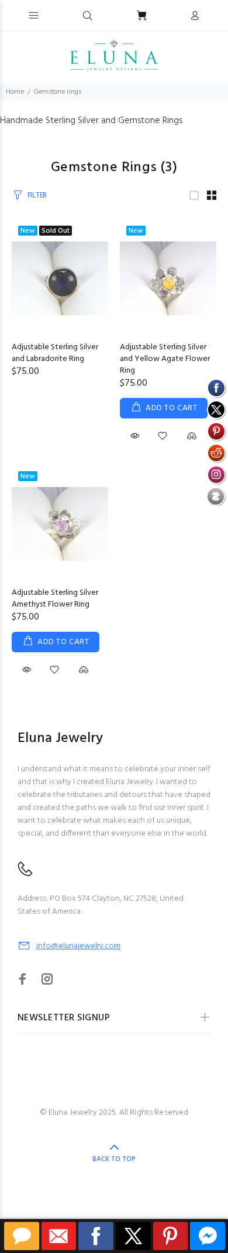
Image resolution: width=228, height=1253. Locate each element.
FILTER (37, 195)
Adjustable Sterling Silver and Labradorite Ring (55, 353)
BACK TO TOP (114, 1159)
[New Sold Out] (60, 278)
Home (15, 92)
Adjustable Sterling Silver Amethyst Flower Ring (55, 598)
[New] (168, 278)
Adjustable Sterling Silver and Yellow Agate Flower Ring (165, 359)
